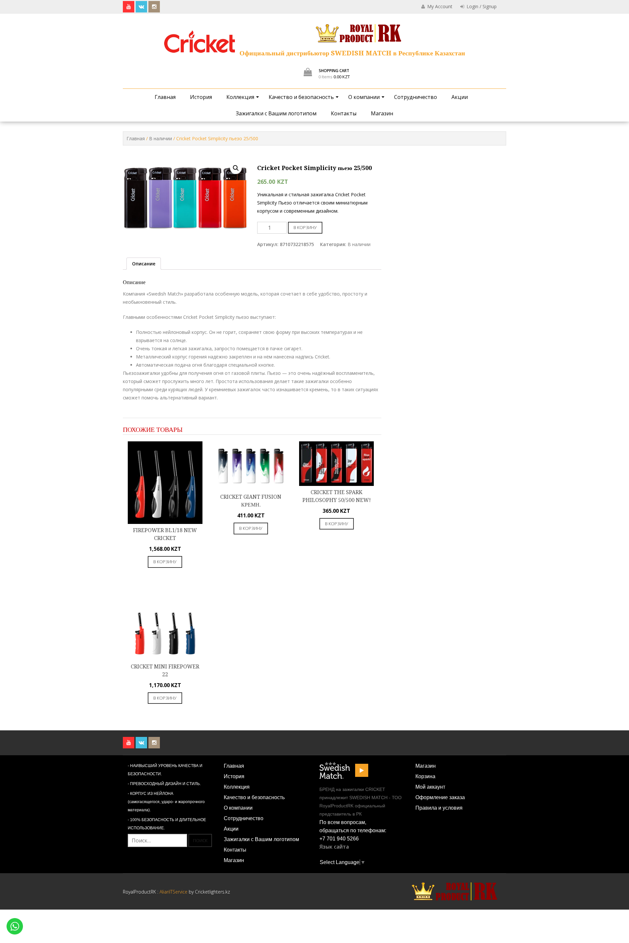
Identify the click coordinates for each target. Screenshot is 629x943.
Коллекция (240, 97)
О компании (364, 97)
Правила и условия (439, 808)
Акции (459, 97)
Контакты (343, 113)
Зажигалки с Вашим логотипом (276, 113)
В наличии (160, 138)
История (201, 97)
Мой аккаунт (430, 787)
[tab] (143, 264)
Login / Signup (481, 6)
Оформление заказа (440, 797)
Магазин (382, 113)
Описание (143, 263)
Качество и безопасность (301, 97)
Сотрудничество (415, 97)
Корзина (425, 776)
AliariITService (174, 892)
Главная (165, 97)
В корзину (305, 227)
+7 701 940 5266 (339, 838)
